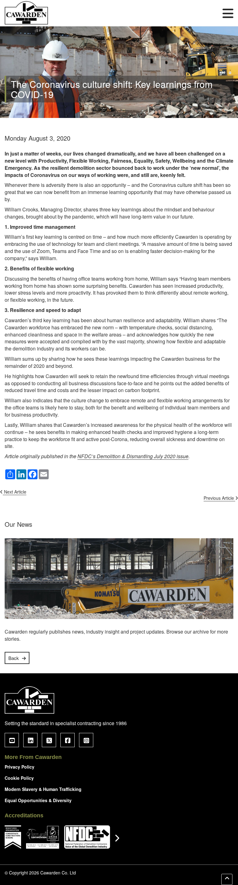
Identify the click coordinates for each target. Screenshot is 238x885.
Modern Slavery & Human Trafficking (43, 789)
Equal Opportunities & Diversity (38, 800)
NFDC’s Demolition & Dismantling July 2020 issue (132, 456)
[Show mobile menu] (228, 13)
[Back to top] (226, 879)
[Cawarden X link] (49, 740)
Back (13, 658)
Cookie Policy (19, 778)
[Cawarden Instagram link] (86, 740)
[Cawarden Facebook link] (67, 740)
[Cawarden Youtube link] (12, 740)
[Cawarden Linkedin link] (30, 740)
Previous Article (219, 498)
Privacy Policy (19, 767)
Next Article (14, 492)
